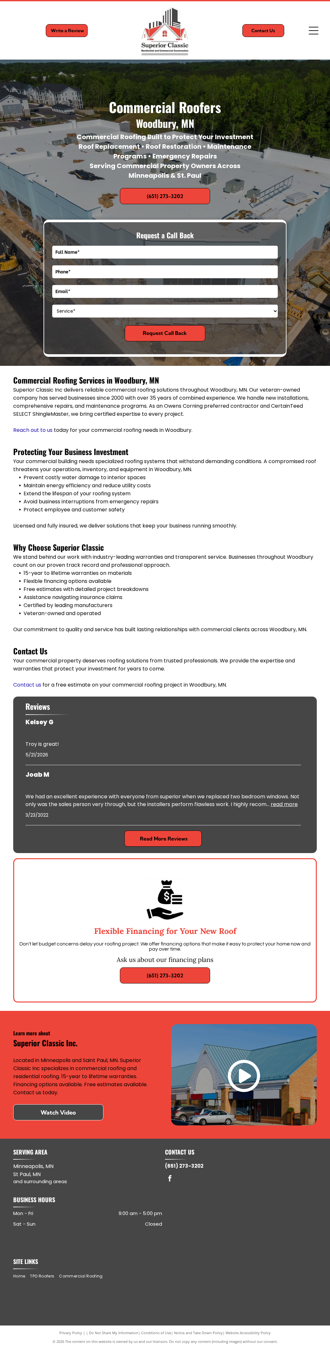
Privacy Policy (70, 1332)
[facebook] (170, 1179)
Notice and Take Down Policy (198, 1332)
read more (284, 804)
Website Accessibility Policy (248, 1332)
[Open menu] (313, 30)
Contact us (27, 685)
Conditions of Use (156, 1332)
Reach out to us (33, 430)
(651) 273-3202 (184, 1166)
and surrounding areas (40, 1181)
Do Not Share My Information (113, 1332)
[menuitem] (21, 1276)
